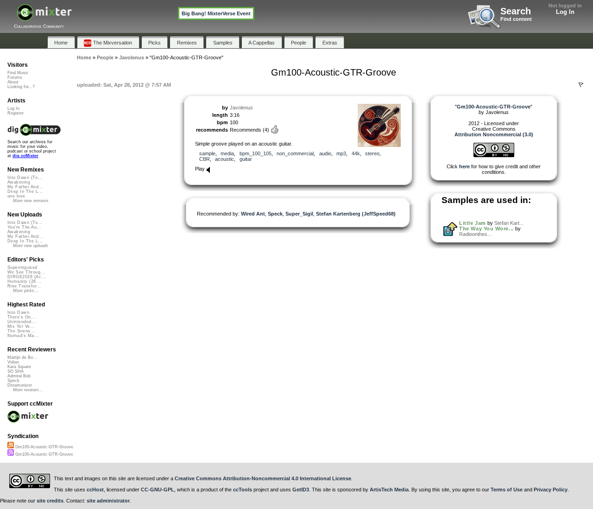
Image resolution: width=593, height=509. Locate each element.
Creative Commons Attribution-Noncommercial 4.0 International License (263, 478)
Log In (565, 11)
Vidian (13, 362)
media (227, 153)
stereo (372, 153)
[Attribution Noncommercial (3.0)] (493, 155)
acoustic (224, 159)
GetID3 (300, 489)
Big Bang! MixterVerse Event (216, 13)
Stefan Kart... (509, 223)
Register (15, 113)
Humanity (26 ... (24, 281)
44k (356, 153)
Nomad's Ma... (23, 335)
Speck (275, 213)
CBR (204, 159)
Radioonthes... (475, 234)
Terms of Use (507, 489)
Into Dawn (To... (24, 177)
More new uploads (30, 245)
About (13, 82)
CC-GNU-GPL (157, 489)
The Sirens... (21, 331)
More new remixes (31, 200)
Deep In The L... (25, 191)
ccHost (95, 489)
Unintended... (21, 321)
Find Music (18, 72)
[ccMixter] (44, 17)
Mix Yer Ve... (21, 326)
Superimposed (22, 267)
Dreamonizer (19, 385)
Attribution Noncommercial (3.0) (493, 134)
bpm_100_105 (255, 153)
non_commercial (295, 153)
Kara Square (19, 366)
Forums (14, 77)
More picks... (25, 290)
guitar (246, 159)
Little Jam (472, 223)
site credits (50, 500)
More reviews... (28, 390)
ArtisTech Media (389, 489)
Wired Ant (253, 213)
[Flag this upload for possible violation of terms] (581, 85)
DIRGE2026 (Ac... (26, 276)
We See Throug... (26, 272)
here (464, 166)
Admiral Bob (19, 376)
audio (325, 153)
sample (207, 153)
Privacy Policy (551, 489)
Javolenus (241, 107)
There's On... (21, 317)
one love (16, 196)
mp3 (341, 153)
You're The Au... (24, 227)
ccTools (242, 489)
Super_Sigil (299, 213)
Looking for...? (21, 86)
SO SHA (15, 371)
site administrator (108, 500)
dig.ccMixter (25, 155)
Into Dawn (18, 312)
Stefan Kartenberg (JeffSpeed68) (356, 213)
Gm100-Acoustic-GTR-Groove (43, 447)
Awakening (18, 182)
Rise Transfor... (24, 286)
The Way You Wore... (486, 228)
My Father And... (25, 187)
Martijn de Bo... (22, 357)
